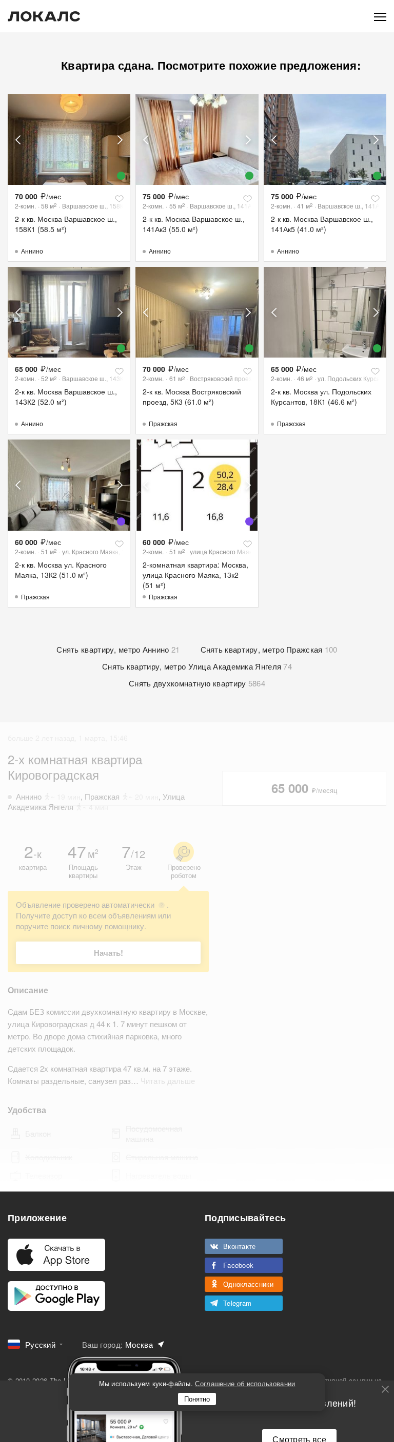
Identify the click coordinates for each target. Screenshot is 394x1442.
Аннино (32, 250)
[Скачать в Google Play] (56, 1296)
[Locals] (44, 16)
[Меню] (380, 16)
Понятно (197, 1399)
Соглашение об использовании (245, 1383)
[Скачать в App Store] (56, 1255)
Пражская (163, 423)
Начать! (108, 952)
